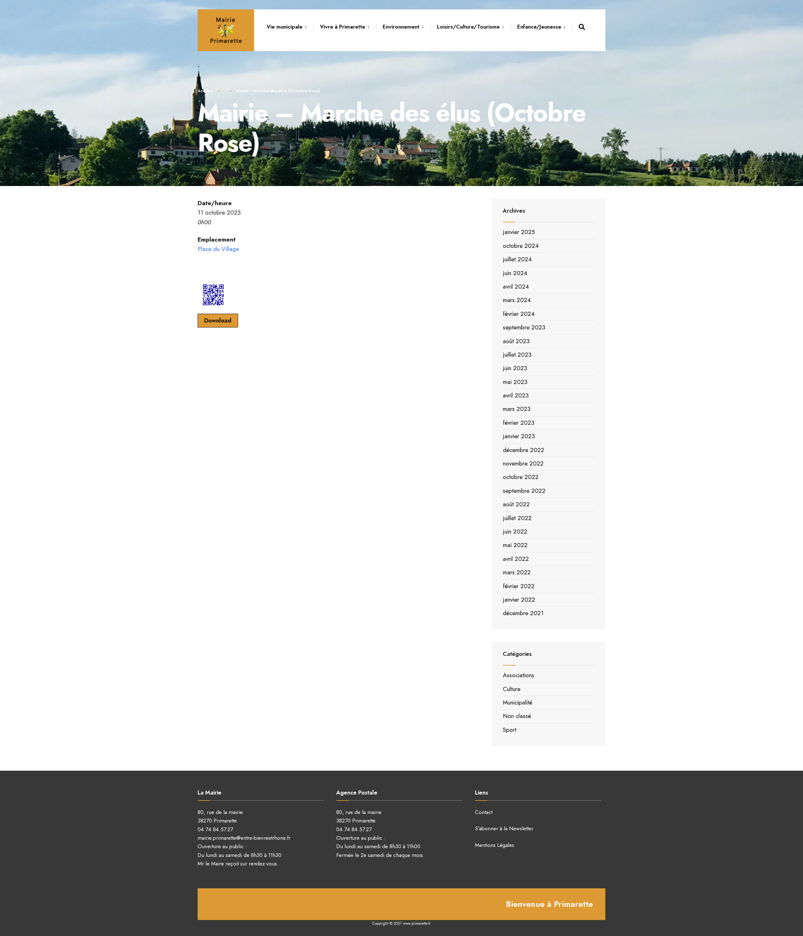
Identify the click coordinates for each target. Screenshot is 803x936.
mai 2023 (515, 382)
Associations (518, 675)
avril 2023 (516, 395)
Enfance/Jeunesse (539, 26)
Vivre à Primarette (342, 26)
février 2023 (518, 422)
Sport (509, 730)
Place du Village (218, 249)
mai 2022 (515, 545)
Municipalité (517, 702)
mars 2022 (517, 572)
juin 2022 (515, 531)
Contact (483, 812)
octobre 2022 (521, 477)
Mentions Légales (494, 845)
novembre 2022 (523, 463)
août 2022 (516, 504)
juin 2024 (515, 273)
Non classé (517, 716)
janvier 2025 (519, 232)
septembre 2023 (524, 327)
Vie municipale (284, 26)
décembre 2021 (523, 613)
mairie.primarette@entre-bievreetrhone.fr (244, 838)
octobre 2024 (521, 246)
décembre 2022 (523, 450)
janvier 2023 (519, 436)
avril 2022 (516, 559)
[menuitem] (290, 26)
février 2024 (518, 314)
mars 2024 (517, 300)
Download (217, 320)
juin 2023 (515, 368)
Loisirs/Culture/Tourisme (468, 26)
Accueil (205, 91)
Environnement (401, 26)
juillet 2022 (517, 518)
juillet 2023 (517, 354)
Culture (511, 689)
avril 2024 (516, 286)
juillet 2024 (517, 259)
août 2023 (516, 341)
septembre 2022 (524, 491)
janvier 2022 (519, 599)
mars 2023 (516, 409)
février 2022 (518, 586)
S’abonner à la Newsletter (504, 828)
